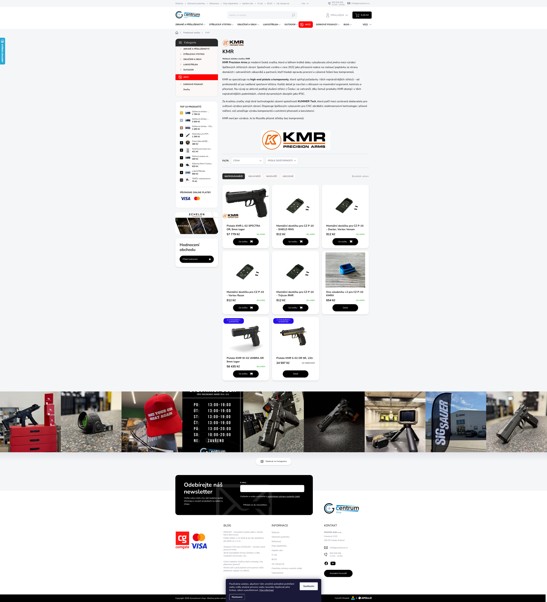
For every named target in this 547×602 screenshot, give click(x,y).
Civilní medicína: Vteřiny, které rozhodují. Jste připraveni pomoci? (243, 563)
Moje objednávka (230, 3)
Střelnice (179, 3)
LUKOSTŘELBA (190, 64)
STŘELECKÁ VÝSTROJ (193, 54)
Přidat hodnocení (190, 259)
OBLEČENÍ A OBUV (192, 59)
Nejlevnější (254, 176)
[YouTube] (333, 563)
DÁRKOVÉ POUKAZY (193, 84)
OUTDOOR (188, 69)
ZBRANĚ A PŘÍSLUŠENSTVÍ (196, 49)
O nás (260, 3)
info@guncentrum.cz (339, 547)
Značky (186, 89)
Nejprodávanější (233, 176)
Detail (345, 307)
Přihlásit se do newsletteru (255, 504)
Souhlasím (308, 586)
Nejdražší (271, 176)
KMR (248, 58)
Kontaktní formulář (338, 573)
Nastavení (237, 597)
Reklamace (214, 3)
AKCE (186, 77)
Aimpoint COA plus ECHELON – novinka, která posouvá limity (244, 548)
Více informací (266, 590)
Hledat (293, 15)
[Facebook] (326, 563)
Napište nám (247, 3)
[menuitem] (190, 24)
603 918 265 (336, 554)
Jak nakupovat (283, 3)
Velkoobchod (277, 573)
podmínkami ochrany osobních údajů (284, 496)
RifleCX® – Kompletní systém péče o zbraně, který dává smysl (243, 533)
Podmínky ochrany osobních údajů (287, 568)
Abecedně (288, 176)
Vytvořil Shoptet (342, 598)
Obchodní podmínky (196, 3)
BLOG (269, 3)
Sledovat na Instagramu (276, 461)
